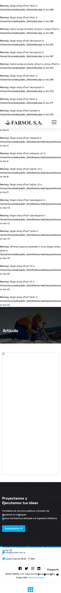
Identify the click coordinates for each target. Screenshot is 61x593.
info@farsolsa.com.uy (15, 552)
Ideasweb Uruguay (36, 577)
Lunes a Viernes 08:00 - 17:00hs (20, 559)
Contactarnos (12, 529)
